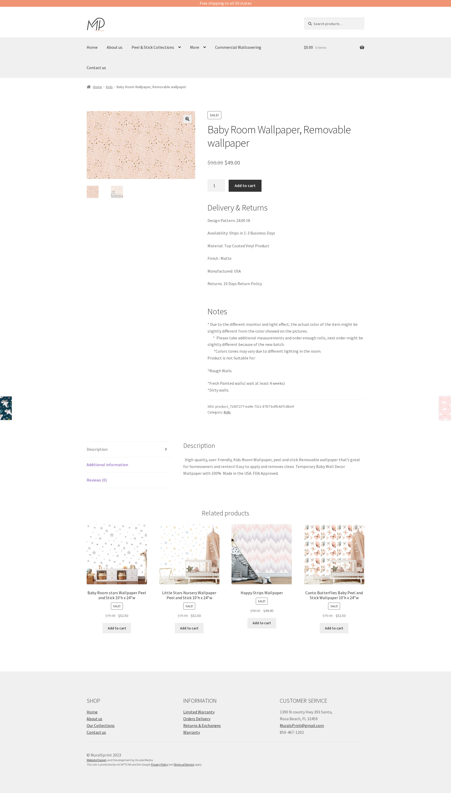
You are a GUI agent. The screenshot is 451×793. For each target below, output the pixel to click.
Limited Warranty (199, 711)
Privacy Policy (159, 764)
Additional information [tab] (107, 464)
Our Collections (101, 725)
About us (114, 47)
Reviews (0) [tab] (97, 480)
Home (92, 47)
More (194, 47)
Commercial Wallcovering (238, 47)
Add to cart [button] (117, 628)
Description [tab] (97, 449)
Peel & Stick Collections (153, 47)
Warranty (191, 732)
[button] (187, 119)
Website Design (96, 760)
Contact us (96, 67)
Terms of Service (184, 764)
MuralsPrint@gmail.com (302, 725)
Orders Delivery (196, 718)
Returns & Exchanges (202, 725)
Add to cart (245, 185)
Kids (109, 87)
